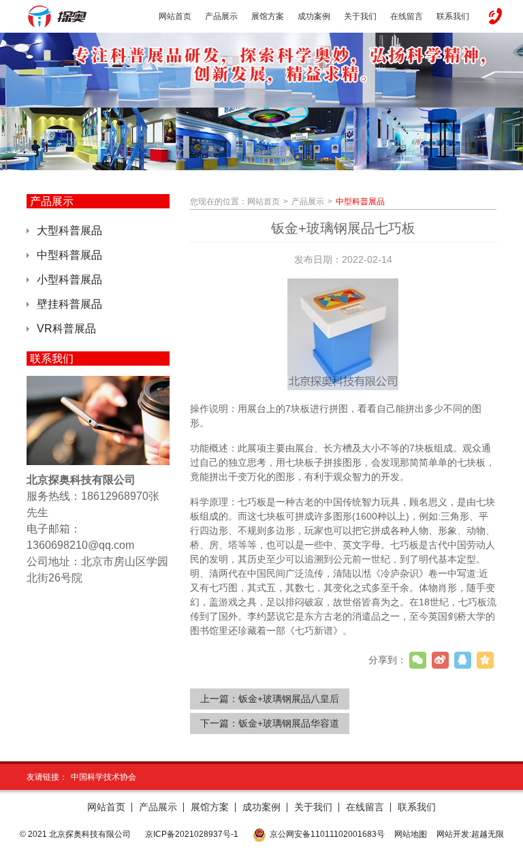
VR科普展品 (66, 328)
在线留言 (365, 806)
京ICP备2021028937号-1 (191, 834)
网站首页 (263, 201)
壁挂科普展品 (69, 304)
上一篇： (269, 698)
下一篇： (269, 723)
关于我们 (313, 806)
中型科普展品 (69, 255)
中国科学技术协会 (103, 777)
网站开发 (453, 834)
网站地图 (410, 834)
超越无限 (487, 834)
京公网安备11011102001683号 (327, 834)
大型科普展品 (69, 230)
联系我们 (417, 806)
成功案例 (261, 806)
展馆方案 (210, 806)
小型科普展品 (69, 279)
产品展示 (307, 201)
